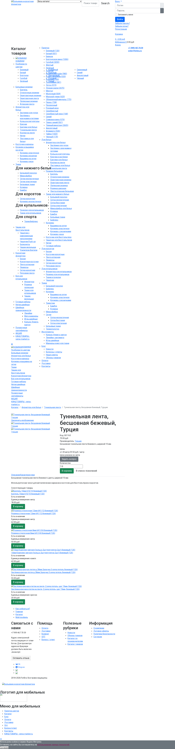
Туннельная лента (28, 130)
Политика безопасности (104, 634)
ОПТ (43, 637)
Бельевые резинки (24, 87)
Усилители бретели (28, 250)
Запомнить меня (125, 15)
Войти (120, 19)
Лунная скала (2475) (55, 88)
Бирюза (49, 56)
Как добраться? (23, 609)
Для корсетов (48, 249)
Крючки (23, 124)
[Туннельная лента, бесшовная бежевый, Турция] (34, 425)
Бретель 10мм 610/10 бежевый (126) (28, 494)
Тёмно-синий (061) (54, 122)
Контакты (46, 366)
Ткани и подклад (53, 277)
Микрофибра (26, 176)
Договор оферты (101, 631)
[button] (118, 1)
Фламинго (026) (53, 131)
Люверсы (24, 267)
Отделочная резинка (59, 177)
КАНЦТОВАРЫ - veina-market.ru (18, 734)
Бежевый (24, 70)
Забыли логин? (122, 26)
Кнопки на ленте (27, 133)
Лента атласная (27, 264)
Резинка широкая (58, 188)
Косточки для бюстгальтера (58, 237)
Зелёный (24, 81)
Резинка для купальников (57, 274)
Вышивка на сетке (28, 159)
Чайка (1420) (52, 134)
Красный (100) (52, 79)
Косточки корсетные (55, 254)
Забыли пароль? (122, 23)
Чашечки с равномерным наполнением (26, 236)
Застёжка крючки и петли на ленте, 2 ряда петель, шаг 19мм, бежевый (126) (45, 589)
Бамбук (23, 190)
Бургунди (24, 75)
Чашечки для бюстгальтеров (59, 240)
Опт (6, 725)
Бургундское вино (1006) (57, 59)
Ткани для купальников (30, 213)
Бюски (23, 259)
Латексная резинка (59, 185)
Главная (19, 611)
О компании (99, 628)
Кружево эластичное (29, 153)
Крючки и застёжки (59, 157)
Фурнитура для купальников (59, 271)
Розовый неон (52, 108)
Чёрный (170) (52, 137)
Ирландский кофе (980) (56, 74)
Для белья (46, 140)
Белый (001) (51, 53)
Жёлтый (49, 65)
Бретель (23, 90)
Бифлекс (54, 220)
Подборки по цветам (20, 350)
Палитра (45, 48)
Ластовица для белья (60, 165)
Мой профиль (22, 617)
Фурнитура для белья (21, 356)
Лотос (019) (51, 85)
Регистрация (121, 29)
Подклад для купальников (32, 210)
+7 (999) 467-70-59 (135, 48)
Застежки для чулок (29, 113)
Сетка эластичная (58, 205)
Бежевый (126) (52, 51)
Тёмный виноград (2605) (57, 125)
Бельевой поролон (28, 173)
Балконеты (25, 244)
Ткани (18, 164)
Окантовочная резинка (60, 180)
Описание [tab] (15, 475)
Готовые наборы (23, 302)
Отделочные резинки (29, 93)
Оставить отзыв (21, 658)
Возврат (45, 634)
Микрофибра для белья (61, 208)
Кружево (50, 223)
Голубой (23, 78)
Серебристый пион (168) (57, 114)
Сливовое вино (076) (55, 119)
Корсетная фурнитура (21, 376)
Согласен (4, 747)
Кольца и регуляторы (29, 121)
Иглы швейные (31, 319)
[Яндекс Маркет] (17, 673)
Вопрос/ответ (10, 728)
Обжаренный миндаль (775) (58, 99)
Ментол (49, 91)
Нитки (22, 136)
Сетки (48, 315)
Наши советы (52, 355)
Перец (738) (51, 102)
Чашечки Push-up (28, 241)
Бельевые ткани (27, 184)
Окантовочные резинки (30, 95)
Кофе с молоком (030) (56, 76)
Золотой (49, 71)
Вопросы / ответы (54, 352)
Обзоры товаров (53, 358)
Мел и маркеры (31, 316)
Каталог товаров (75, 644)
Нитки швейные (23, 305)
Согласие (98, 637)
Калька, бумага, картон (56, 335)
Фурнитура (29, 282)
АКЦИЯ (19, 333)
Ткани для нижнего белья (57, 194)
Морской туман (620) (55, 96)
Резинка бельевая (54, 171)
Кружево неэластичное (30, 201)
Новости (49, 349)
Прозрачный (51, 105)
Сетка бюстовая (57, 203)
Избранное (120, 42)
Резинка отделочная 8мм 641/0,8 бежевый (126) (33, 533)
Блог (44, 346)
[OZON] (17, 670)
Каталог (19, 614)
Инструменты (48, 332)
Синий (49, 117)
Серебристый (52, 111)
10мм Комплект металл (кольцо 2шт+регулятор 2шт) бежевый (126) (42, 553)
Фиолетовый (51, 128)
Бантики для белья (28, 127)
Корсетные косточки (29, 262)
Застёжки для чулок (59, 145)
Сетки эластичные (28, 181)
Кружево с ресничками (60, 231)
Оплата (45, 360)
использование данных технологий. (53, 745)
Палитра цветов (11, 711)
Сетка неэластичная (59, 200)
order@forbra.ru (135, 51)
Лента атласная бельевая (62, 191)
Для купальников (49, 269)
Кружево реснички (28, 156)
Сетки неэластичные (29, 179)
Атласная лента (27, 104)
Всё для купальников (20, 379)
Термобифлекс (31, 221)
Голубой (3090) (52, 62)
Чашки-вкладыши (28, 247)
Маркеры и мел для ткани (57, 343)
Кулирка (23, 187)
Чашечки (50, 280)
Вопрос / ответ (48, 639)
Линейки (28, 313)
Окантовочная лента (29, 98)
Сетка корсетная (27, 199)
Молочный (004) (53, 94)
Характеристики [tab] (27, 475)
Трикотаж (50, 303)
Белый (23, 72)
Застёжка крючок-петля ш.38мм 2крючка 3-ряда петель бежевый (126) (43, 572)
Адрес (118, 45)
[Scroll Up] (1, 739)
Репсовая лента (27, 273)
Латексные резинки (29, 101)
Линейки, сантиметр (55, 337)
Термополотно (52, 329)
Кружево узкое (26, 161)
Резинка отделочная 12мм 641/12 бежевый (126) (33, 513)
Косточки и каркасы (24, 144)
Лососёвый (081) (53, 82)
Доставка (46, 363)
